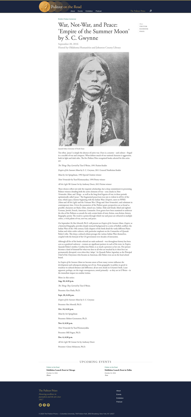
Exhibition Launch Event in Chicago (61, 370)
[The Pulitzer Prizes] (137, 11)
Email (142, 31)
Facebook (143, 29)
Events (80, 11)
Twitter (143, 26)
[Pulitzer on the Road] (60, 5)
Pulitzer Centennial (70, 19)
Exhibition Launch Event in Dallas (118, 370)
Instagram (48, 405)
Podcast (98, 11)
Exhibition (89, 11)
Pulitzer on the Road (53, 367)
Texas (106, 375)
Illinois (49, 375)
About (73, 11)
